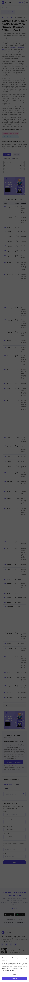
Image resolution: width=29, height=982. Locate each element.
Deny (14, 974)
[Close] (27, 959)
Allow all (14, 978)
